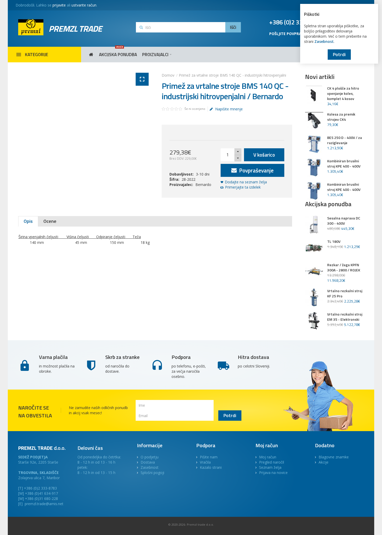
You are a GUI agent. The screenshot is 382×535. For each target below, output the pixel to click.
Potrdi (339, 54)
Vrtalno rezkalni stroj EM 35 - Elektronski (344, 317)
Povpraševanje (256, 170)
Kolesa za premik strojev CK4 (341, 117)
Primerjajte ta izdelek (243, 187)
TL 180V (333, 241)
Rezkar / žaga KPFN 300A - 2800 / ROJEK (343, 267)
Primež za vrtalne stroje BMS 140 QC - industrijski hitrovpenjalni (232, 75)
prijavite (59, 5)
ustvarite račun (83, 5)
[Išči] (233, 27)
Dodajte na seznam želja (246, 181)
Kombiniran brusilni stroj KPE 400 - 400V (343, 163)
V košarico (264, 154)
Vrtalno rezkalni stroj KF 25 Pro (344, 293)
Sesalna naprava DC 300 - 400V (343, 221)
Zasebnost (324, 41)
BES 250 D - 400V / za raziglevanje (344, 140)
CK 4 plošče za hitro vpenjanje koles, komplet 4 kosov (343, 93)
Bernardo (203, 184)
